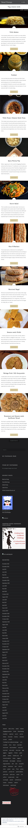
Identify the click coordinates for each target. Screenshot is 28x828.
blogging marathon (7, 731)
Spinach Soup (5, 484)
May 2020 (4, 588)
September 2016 (6, 674)
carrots (21, 734)
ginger (4, 755)
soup (17, 777)
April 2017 (4, 657)
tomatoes (10, 782)
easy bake (19, 744)
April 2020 (4, 591)
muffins (4, 766)
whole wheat (6, 785)
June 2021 (4, 572)
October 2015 (5, 699)
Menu (24, 2)
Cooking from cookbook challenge (10, 742)
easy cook (20, 747)
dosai (14, 744)
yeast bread (13, 785)
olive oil (20, 766)
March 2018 (4, 635)
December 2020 (5, 580)
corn (21, 742)
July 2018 (4, 627)
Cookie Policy (4, 822)
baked (17, 728)
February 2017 (5, 663)
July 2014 (4, 715)
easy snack (11, 750)
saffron (4, 777)
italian (14, 758)
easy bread (5, 747)
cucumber (5, 744)
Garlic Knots (5, 487)
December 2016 (5, 666)
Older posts (14, 440)
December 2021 (5, 566)
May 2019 (4, 602)
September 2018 (6, 621)
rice (22, 774)
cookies (10, 739)
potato (22, 769)
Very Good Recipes (6, 512)
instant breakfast (7, 758)
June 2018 (4, 630)
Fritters (16, 752)
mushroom (10, 766)
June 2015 (4, 710)
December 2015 (5, 693)
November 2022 (5, 563)
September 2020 (6, 583)
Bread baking (21, 731)
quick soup (12, 774)
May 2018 (4, 632)
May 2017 (4, 655)
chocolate (10, 736)
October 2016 (5, 671)
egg (23, 750)
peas (13, 769)
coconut (5, 739)
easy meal (5, 750)
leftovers (19, 761)
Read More (14, 48)
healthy (9, 755)
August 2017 (5, 652)
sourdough (5, 779)
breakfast (5, 734)
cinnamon (22, 736)
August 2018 (5, 624)
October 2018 (5, 619)
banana (22, 728)
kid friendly (5, 761)
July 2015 (4, 707)
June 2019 (4, 599)
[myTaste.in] (5, 518)
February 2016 (5, 688)
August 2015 (5, 704)
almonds (5, 728)
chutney (16, 736)
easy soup (18, 750)
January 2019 (5, 610)
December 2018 (5, 613)
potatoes (5, 771)
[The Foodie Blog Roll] (7, 554)
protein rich (11, 771)
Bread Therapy (6, 2)
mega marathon (6, 763)
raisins (17, 774)
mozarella (21, 763)
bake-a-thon (11, 728)
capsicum (11, 734)
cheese (4, 736)
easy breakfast (13, 747)
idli (21, 755)
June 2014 (4, 718)
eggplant (10, 752)
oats (16, 766)
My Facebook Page (9, 456)
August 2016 (5, 677)
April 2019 (4, 605)
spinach (11, 779)
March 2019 (4, 608)
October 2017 (5, 646)
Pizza (17, 769)
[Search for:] (14, 449)
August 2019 (5, 597)
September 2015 (6, 702)
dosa (10, 744)
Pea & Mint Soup (6, 482)
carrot (16, 734)
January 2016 (5, 690)
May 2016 (4, 682)
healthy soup (16, 755)
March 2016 (4, 685)
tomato (4, 782)
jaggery (19, 758)
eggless (5, 752)
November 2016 (5, 668)
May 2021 (4, 574)
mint (16, 763)
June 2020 (4, 585)
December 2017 (5, 641)
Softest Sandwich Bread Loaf (8, 490)
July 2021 (4, 569)
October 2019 (5, 594)
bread (14, 731)
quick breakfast (19, 771)
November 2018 (5, 616)
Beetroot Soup (5, 479)
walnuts (16, 782)
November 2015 (5, 696)
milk (13, 763)
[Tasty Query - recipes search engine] (6, 803)
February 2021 (5, 577)
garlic (21, 752)
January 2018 (5, 638)
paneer (9, 769)
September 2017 (6, 649)
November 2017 (5, 643)
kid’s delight (12, 761)
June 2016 (4, 679)
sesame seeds (11, 777)
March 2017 (4, 660)
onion (4, 769)
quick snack (5, 774)
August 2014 (5, 713)
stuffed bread (18, 779)
